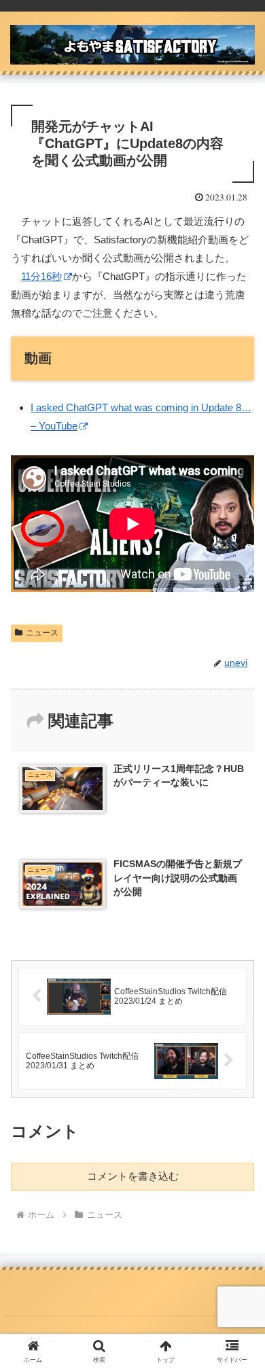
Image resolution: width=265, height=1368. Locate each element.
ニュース (42, 632)
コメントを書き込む (133, 1176)
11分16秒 (41, 276)
